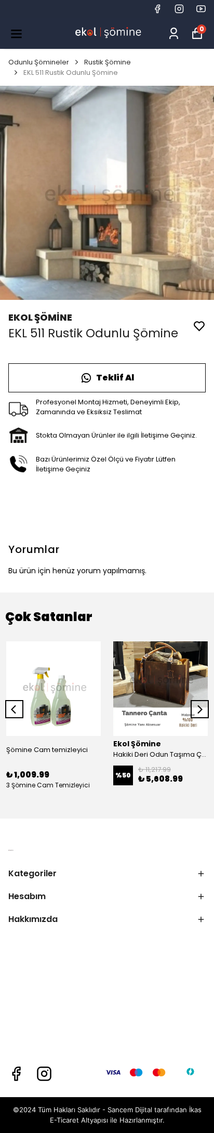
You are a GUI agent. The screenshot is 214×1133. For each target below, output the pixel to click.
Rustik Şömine (107, 62)
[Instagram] (44, 1074)
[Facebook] (16, 1074)
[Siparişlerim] (173, 33)
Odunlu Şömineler (38, 62)
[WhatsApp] (107, 377)
